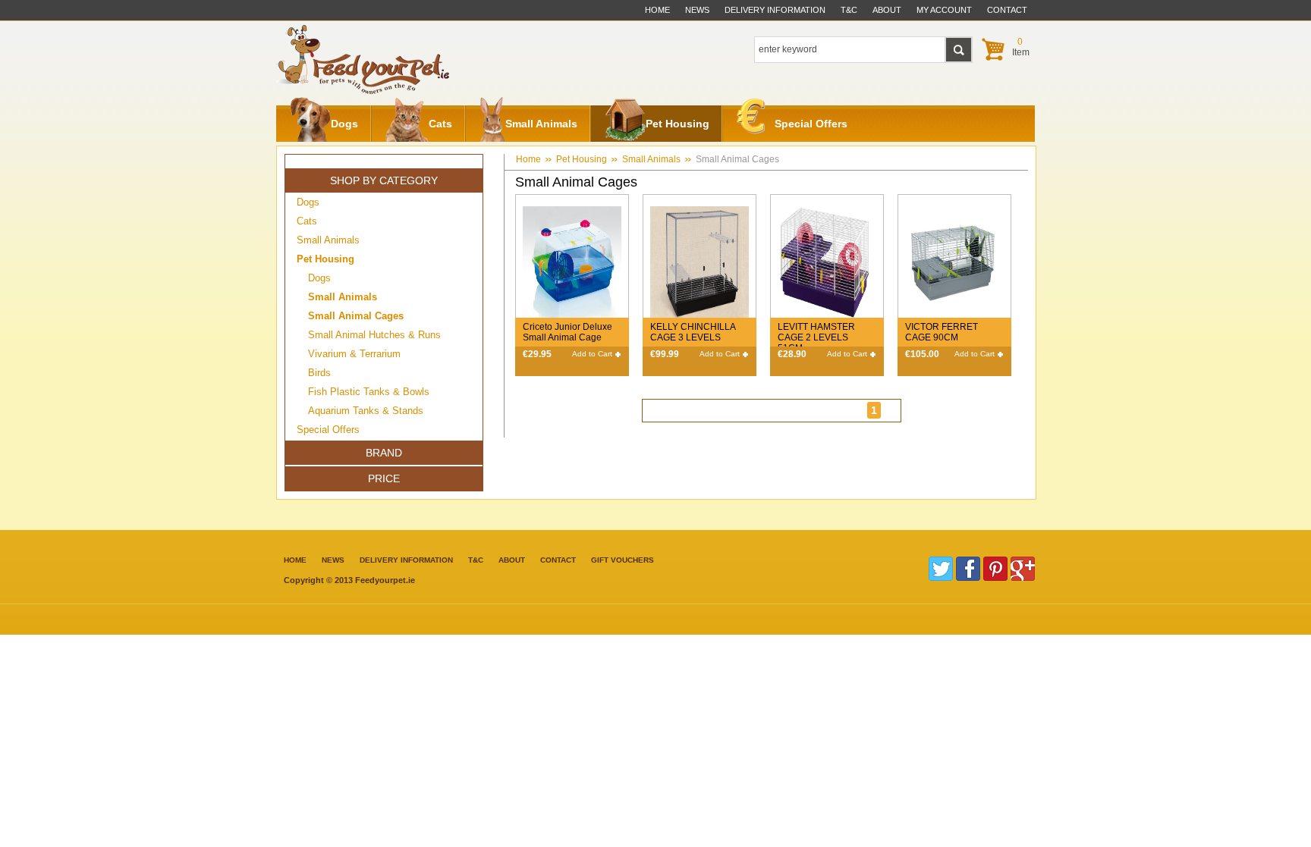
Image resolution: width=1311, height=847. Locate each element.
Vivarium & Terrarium (354, 353)
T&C (475, 560)
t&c (849, 9)
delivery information (775, 9)
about (886, 9)
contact (1007, 9)
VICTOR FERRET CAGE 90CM (941, 332)
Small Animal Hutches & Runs (374, 334)
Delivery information (406, 560)
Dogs (344, 124)
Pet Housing (677, 124)
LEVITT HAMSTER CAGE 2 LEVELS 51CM (816, 337)
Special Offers (811, 124)
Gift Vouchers (622, 560)
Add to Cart (592, 354)
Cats (440, 124)
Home (657, 9)
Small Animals (541, 124)
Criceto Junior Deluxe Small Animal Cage (567, 332)
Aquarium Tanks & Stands (365, 410)
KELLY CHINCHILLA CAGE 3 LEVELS (692, 332)
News (697, 9)
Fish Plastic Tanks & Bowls (368, 391)
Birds (319, 372)
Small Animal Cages (737, 159)
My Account (944, 9)
